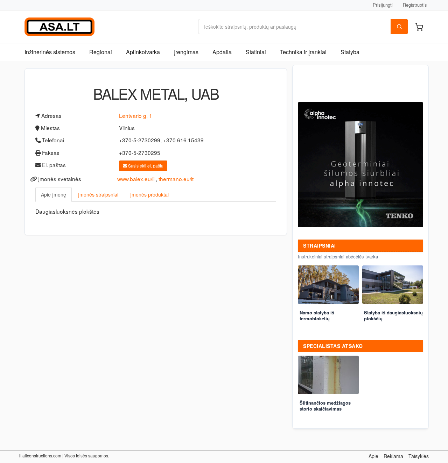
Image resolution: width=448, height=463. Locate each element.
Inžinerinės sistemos (49, 52)
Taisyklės (418, 456)
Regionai (100, 52)
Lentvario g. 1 (135, 115)
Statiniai (256, 52)
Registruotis (415, 4)
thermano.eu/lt (176, 179)
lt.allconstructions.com (40, 455)
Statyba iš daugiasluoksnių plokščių (393, 315)
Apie (373, 456)
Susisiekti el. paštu (145, 166)
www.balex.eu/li (135, 179)
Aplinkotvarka (143, 52)
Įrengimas (186, 52)
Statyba (350, 52)
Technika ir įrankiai (303, 52)
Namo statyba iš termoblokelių (317, 315)
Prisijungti (383, 4)
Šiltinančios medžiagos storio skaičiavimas (325, 405)
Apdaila (222, 52)
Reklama (393, 456)
